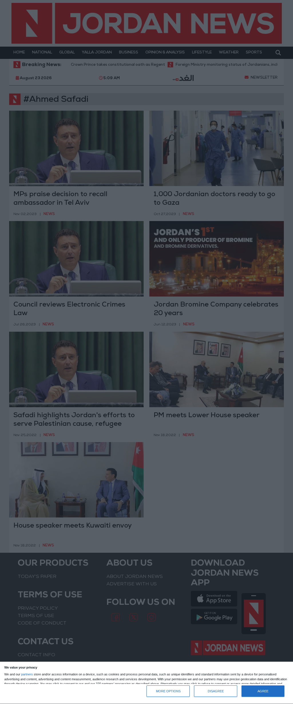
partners (27, 674)
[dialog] (146, 683)
